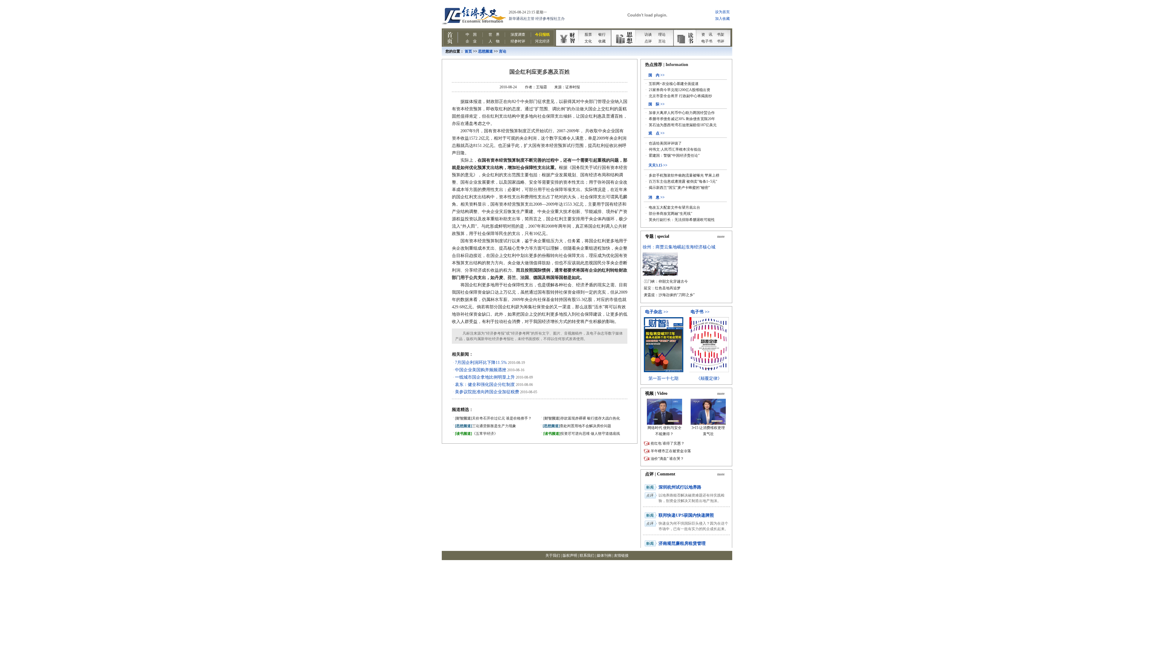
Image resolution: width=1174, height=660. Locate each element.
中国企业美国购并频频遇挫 (480, 370)
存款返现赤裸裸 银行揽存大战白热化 (581, 418)
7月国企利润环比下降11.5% (481, 362)
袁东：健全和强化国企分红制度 (485, 384)
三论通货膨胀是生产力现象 (485, 426)
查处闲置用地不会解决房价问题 (577, 426)
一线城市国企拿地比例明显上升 (485, 377)
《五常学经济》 (476, 433)
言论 (502, 51)
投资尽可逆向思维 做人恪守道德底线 (581, 433)
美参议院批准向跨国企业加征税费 (487, 392)
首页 (468, 51)
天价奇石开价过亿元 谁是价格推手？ (493, 418)
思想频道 (485, 51)
